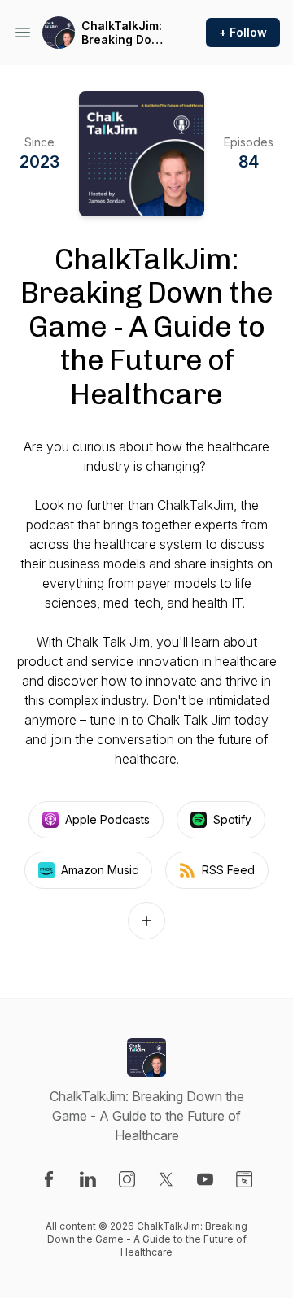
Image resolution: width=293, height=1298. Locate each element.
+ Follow (243, 32)
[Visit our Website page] (244, 1179)
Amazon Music (99, 870)
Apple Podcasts (107, 819)
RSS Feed (228, 870)
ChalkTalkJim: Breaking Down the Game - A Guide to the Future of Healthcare (124, 33)
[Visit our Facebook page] (49, 1179)
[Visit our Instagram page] (127, 1179)
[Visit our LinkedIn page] (88, 1179)
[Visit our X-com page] (166, 1179)
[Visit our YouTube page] (205, 1179)
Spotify (232, 819)
